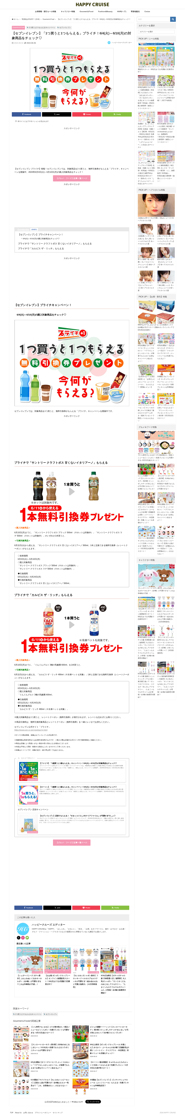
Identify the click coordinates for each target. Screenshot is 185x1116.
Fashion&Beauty (105, 11)
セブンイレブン (65, 27)
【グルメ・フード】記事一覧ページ (71, 178)
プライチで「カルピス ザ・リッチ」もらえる (41, 248)
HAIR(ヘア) (121, 11)
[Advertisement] (71, 149)
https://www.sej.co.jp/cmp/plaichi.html (30, 730)
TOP (11, 1112)
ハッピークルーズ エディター (122, 42)
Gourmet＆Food (86, 11)
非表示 (34, 229)
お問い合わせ (28, 1112)
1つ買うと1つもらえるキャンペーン (42, 27)
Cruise (147, 11)
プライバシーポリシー (43, 1112)
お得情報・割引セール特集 (45, 11)
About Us (18, 1112)
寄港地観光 (135, 11)
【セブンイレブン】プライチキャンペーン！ (40, 234)
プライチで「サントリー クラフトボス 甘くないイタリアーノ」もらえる (55, 243)
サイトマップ (58, 1112)
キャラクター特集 (68, 11)
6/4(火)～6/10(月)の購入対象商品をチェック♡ (41, 238)
